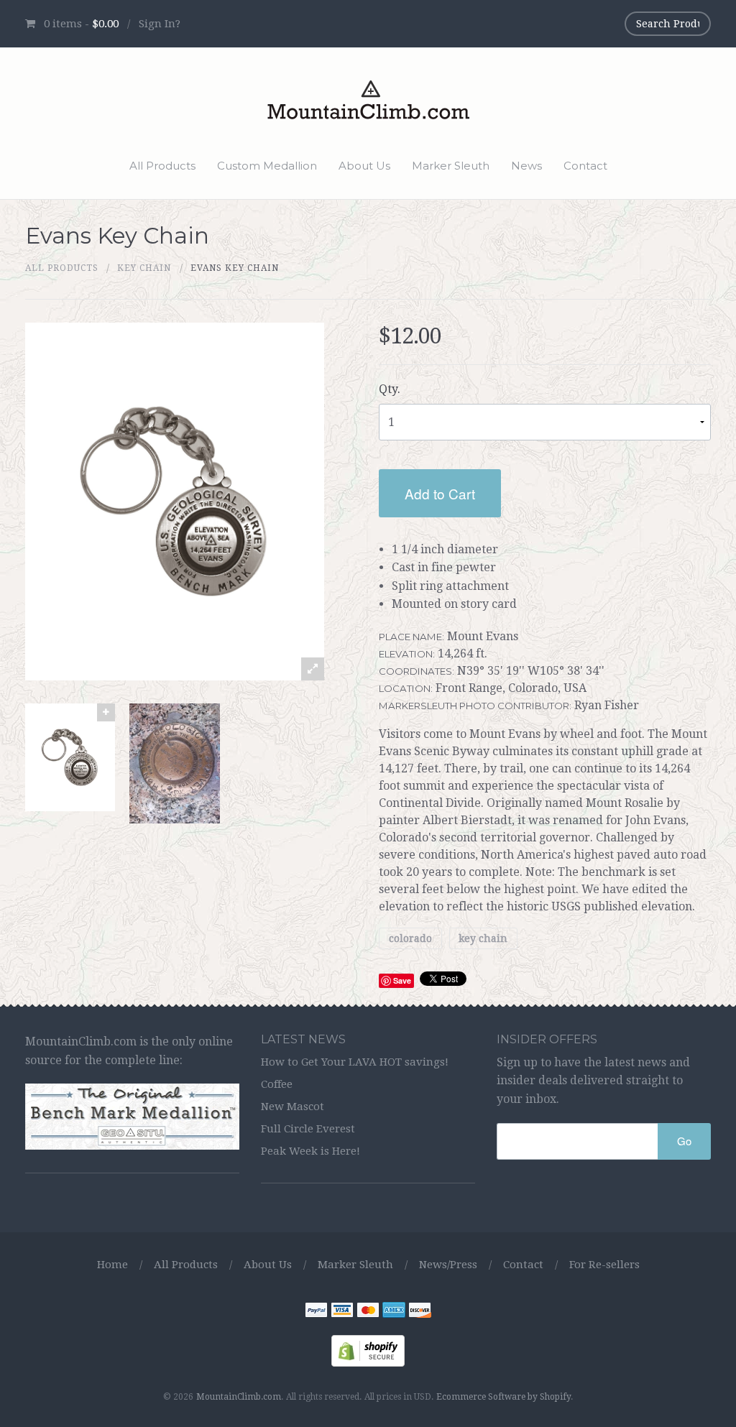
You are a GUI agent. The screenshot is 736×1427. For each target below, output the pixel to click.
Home (112, 1264)
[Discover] (419, 1312)
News (526, 165)
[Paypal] (316, 1312)
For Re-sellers (604, 1264)
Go (684, 1140)
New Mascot (292, 1106)
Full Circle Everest (308, 1128)
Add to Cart (440, 493)
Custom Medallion (267, 165)
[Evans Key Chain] (70, 757)
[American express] (393, 1312)
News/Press (448, 1264)
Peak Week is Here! (310, 1151)
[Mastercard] (368, 1312)
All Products (162, 165)
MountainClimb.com (238, 1397)
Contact (585, 165)
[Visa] (342, 1312)
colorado (410, 938)
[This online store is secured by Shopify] (368, 1350)
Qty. (389, 389)
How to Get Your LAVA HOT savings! (354, 1062)
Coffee (277, 1084)
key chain (144, 268)
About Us (364, 165)
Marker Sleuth (450, 165)
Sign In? (159, 23)
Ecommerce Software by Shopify (503, 1397)
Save (402, 980)
